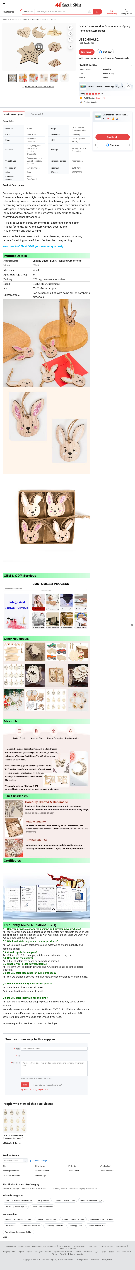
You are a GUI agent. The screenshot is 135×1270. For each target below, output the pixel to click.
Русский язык (59, 1251)
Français (48, 1251)
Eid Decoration (73, 1170)
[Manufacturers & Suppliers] (67, 4)
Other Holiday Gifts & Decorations (18, 1200)
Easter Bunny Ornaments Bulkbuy (18, 1232)
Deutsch (78, 1251)
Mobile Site (63, 1248)
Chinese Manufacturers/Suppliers (44, 1246)
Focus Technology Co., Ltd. (50, 1260)
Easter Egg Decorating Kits (15, 1206)
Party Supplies (43, 1200)
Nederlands (88, 1251)
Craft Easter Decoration (30, 1225)
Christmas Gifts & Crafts (65, 1200)
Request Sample (122, 58)
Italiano (69, 1251)
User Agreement (82, 1260)
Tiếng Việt (63, 1254)
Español (29, 1251)
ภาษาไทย (125, 1251)
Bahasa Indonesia (76, 1254)
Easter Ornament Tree (96, 1225)
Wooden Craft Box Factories (73, 1219)
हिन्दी (118, 1251)
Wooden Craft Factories (46, 1219)
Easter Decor (10, 1225)
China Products (24, 1246)
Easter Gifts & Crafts (49, 19)
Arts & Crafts (14, 19)
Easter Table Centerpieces (42, 1206)
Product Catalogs (39, 1160)
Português (38, 1251)
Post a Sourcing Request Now (35, 1089)
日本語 (111, 1251)
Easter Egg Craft (75, 1225)
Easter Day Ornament (54, 1225)
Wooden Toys (40, 1175)
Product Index (121, 1246)
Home (5, 19)
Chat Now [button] (107, 52)
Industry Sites (92, 1246)
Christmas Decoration (11, 1175)
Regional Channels (106, 1246)
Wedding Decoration (11, 1170)
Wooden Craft (105, 1166)
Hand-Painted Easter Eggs (91, 1200)
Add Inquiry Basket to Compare (39, 86)
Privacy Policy (107, 1260)
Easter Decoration (107, 1170)
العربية (97, 1251)
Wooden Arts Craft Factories (101, 1219)
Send (25, 1085)
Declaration (95, 1260)
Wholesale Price (79, 1246)
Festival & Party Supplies (30, 19)
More (5, 1237)
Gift (4, 1166)
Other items (40, 1166)
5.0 (105, 118)
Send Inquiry (87, 52)
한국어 (104, 1251)
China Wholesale (65, 1246)
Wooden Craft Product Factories (18, 1219)
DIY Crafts (72, 1166)
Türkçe (54, 1254)
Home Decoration (42, 1170)
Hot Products (11, 1246)
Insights (73, 1248)
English (21, 1251)
